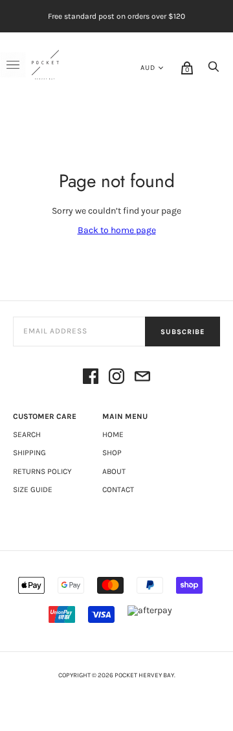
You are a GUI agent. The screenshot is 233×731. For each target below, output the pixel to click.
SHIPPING (29, 452)
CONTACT (118, 489)
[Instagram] (116, 377)
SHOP (112, 452)
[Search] (213, 70)
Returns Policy (42, 471)
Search (27, 434)
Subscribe (183, 332)
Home (113, 434)
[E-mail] (142, 377)
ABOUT (114, 471)
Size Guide (32, 489)
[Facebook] (90, 377)
